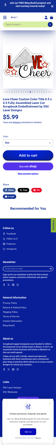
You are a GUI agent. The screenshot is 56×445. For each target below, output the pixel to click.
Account (46, 17)
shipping (17, 122)
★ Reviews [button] (53, 225)
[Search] (50, 24)
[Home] (14, 17)
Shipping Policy (10, 312)
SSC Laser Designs (12, 387)
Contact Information (12, 321)
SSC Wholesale (10, 392)
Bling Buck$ (9, 325)
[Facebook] (4, 285)
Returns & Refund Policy (14, 307)
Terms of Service (11, 316)
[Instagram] (17, 285)
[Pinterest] (13, 285)
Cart (51, 17)
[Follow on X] (8, 285)
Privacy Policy (10, 303)
